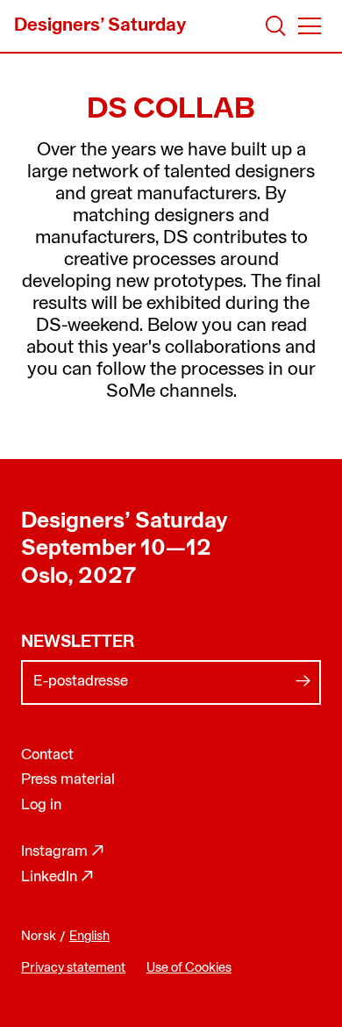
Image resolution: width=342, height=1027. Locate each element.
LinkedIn (57, 877)
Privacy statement (73, 968)
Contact (47, 755)
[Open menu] (309, 26)
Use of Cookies (189, 968)
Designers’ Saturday (124, 522)
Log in (41, 805)
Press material (68, 779)
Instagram (62, 851)
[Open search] (276, 26)
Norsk (38, 937)
